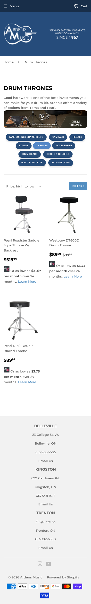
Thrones (42, 145)
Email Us (45, 461)
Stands (23, 145)
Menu (14, 6)
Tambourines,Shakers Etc (26, 137)
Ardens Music (31, 577)
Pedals (77, 137)
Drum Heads (29, 154)
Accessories (64, 145)
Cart (83, 6)
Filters (78, 186)
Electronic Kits (31, 162)
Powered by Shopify (63, 577)
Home (9, 62)
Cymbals (58, 137)
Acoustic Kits (60, 162)
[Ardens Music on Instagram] (40, 565)
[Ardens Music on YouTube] (48, 565)
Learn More (27, 281)
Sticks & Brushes (58, 154)
